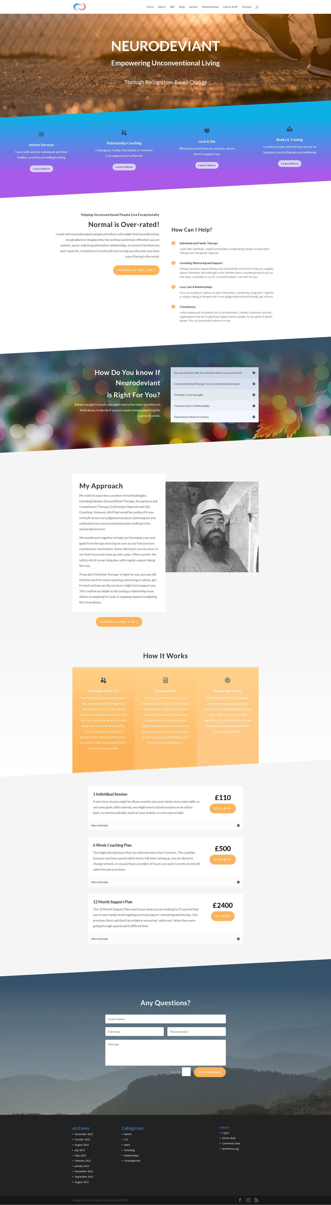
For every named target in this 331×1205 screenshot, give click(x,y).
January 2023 (82, 1166)
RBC (172, 7)
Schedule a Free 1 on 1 (136, 270)
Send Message (209, 1072)
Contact (247, 7)
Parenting (129, 1150)
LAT (126, 1139)
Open (127, 1144)
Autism (193, 7)
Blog (182, 7)
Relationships (210, 7)
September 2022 (84, 1176)
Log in (225, 1132)
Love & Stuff (230, 7)
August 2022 (82, 1182)
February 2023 (83, 1160)
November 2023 (84, 1134)
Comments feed (231, 1143)
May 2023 (80, 1155)
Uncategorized (132, 1160)
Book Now (222, 808)
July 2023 (80, 1150)
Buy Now (222, 916)
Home (150, 7)
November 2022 (84, 1171)
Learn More (41, 168)
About (162, 7)
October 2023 (82, 1139)
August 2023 (82, 1144)
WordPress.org (230, 1148)
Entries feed (228, 1138)
